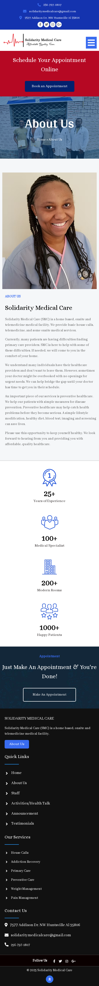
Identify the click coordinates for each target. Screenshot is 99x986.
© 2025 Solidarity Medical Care (49, 970)
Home (41, 140)
